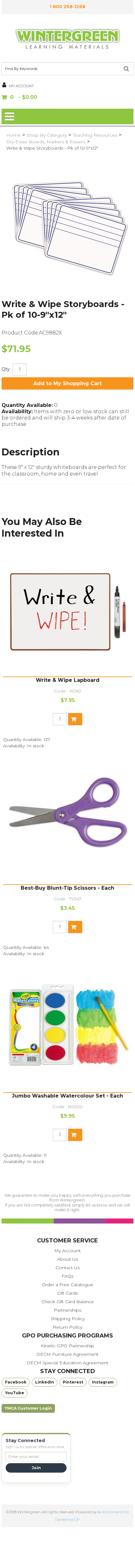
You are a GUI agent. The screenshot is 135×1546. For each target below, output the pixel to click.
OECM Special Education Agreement (67, 1363)
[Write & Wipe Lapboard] (67, 611)
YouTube (14, 1392)
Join (36, 1467)
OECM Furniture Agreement (67, 1354)
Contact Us (68, 1267)
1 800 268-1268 (67, 6)
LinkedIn (44, 1382)
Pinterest (73, 1382)
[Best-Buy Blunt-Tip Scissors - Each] (67, 819)
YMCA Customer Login (28, 1408)
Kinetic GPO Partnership (67, 1346)
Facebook (15, 1382)
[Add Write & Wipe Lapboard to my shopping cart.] (75, 719)
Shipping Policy (68, 1318)
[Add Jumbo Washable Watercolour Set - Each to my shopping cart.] (75, 1135)
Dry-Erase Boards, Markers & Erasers (45, 142)
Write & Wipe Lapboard (68, 680)
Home (13, 135)
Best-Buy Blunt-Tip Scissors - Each (67, 888)
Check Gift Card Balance (67, 1301)
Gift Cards (67, 1293)
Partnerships (67, 1310)
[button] (67, 98)
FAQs (67, 1276)
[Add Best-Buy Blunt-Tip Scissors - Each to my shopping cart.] (75, 927)
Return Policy (67, 1327)
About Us (67, 1259)
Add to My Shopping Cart (67, 383)
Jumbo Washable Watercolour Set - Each (67, 1096)
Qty (6, 369)
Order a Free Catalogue (67, 1284)
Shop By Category (47, 135)
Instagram (103, 1382)
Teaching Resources (95, 135)
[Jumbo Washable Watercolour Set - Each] (67, 1027)
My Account (67, 1250)
